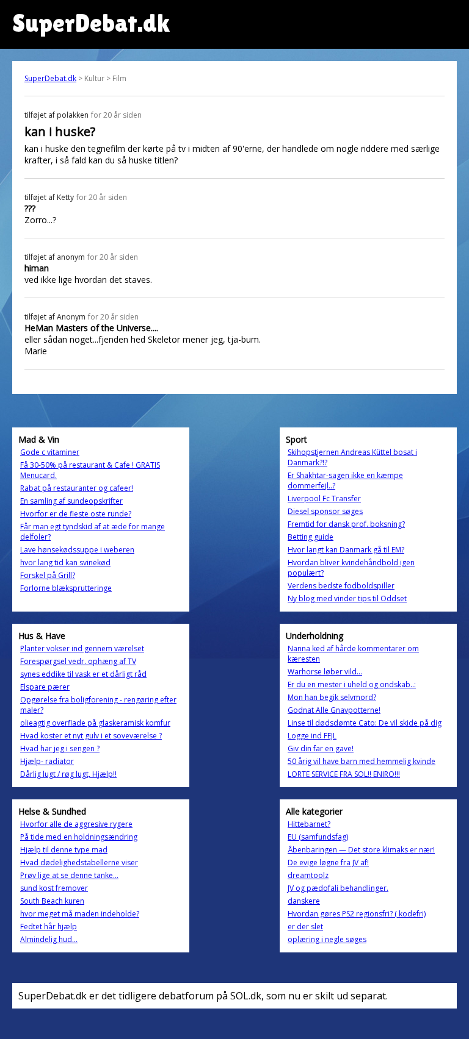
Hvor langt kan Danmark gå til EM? (346, 549)
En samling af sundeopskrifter (71, 501)
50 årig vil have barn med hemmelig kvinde (361, 761)
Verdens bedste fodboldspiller (341, 585)
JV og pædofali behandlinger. (338, 888)
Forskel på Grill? (47, 575)
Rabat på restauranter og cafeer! (76, 488)
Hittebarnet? (309, 824)
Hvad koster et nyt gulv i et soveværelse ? (91, 735)
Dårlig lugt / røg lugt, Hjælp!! (68, 774)
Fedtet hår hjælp (48, 926)
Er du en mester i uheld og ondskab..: (352, 684)
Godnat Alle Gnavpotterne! (334, 710)
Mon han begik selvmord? (332, 697)
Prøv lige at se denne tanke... (69, 875)
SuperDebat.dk (50, 78)
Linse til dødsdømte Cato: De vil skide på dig (365, 723)
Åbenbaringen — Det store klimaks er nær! (361, 849)
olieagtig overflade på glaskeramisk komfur (95, 723)
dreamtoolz (308, 875)
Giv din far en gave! (321, 748)
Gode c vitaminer (49, 452)
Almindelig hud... (49, 939)
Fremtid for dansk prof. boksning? (346, 524)
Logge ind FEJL (312, 735)
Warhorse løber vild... (325, 671)
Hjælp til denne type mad (63, 849)
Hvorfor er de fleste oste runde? (75, 514)
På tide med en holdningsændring (78, 837)
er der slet (305, 926)
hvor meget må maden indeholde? (79, 914)
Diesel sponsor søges (325, 511)
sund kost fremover (54, 888)
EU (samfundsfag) (318, 837)
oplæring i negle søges (327, 939)
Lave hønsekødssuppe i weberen (77, 549)
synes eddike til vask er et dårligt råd (83, 674)
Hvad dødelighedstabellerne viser (79, 862)
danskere (304, 901)
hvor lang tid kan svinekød (65, 562)
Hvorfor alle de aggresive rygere (76, 824)
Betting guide (310, 537)
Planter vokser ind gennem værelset (82, 648)
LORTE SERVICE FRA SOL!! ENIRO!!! (344, 774)
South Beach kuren (52, 901)
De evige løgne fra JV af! (328, 862)
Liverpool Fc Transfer (324, 498)
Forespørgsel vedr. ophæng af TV (78, 661)
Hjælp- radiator (47, 761)
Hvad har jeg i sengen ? (60, 748)
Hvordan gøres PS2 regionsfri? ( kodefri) (357, 914)
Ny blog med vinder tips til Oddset (347, 598)
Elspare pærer (45, 687)
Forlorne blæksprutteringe (66, 588)
